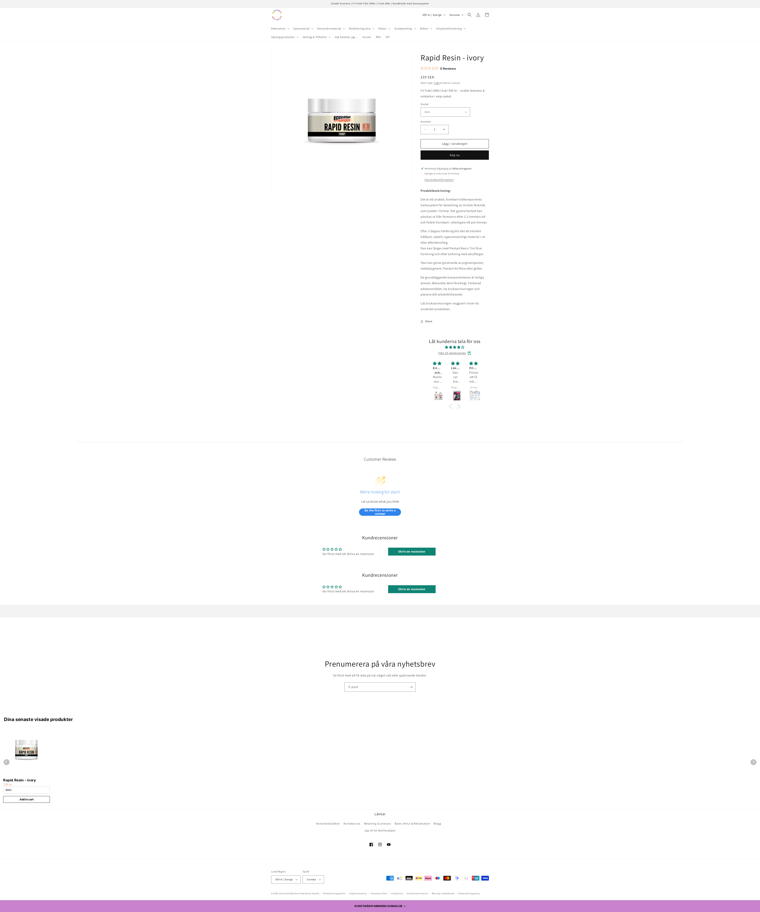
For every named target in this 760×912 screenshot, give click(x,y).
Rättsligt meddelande (443, 893)
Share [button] (428, 321)
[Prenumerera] (411, 687)
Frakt (437, 82)
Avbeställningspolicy (469, 893)
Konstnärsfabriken (289, 893)
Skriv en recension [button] (411, 551)
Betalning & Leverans (377, 823)
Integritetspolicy (358, 893)
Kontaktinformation (417, 893)
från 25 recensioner (452, 353)
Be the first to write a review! (380, 512)
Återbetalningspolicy (334, 893)
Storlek (424, 104)
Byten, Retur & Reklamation (412, 823)
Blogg (437, 823)
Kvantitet (426, 121)
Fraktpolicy (397, 893)
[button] (380, 906)
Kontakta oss (352, 823)
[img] (455, 347)
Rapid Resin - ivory (19, 780)
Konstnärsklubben (328, 823)
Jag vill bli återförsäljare (380, 830)
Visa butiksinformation (439, 179)
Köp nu (455, 155)
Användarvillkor (379, 893)
